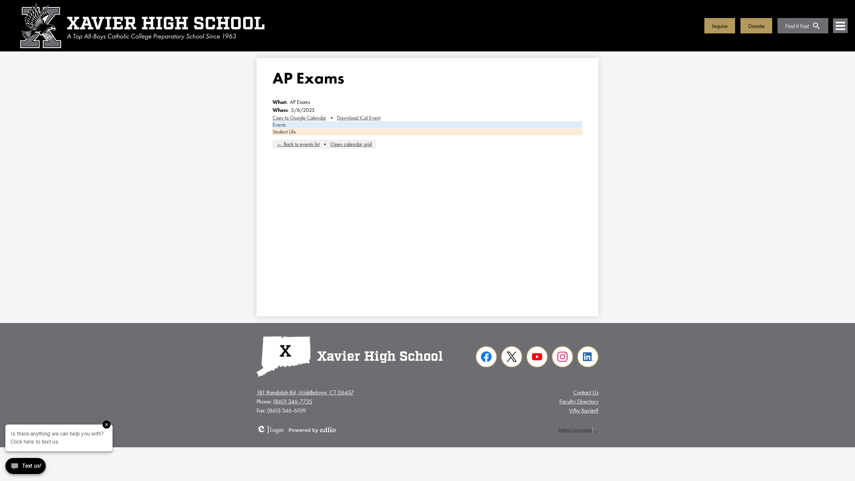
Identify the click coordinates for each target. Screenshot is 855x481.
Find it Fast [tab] (797, 26)
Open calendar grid (351, 144)
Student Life (284, 131)
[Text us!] (25, 467)
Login (270, 430)
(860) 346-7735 (292, 401)
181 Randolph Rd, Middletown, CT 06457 (305, 392)
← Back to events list (298, 144)
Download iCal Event (358, 117)
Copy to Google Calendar (299, 117)
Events (279, 124)
